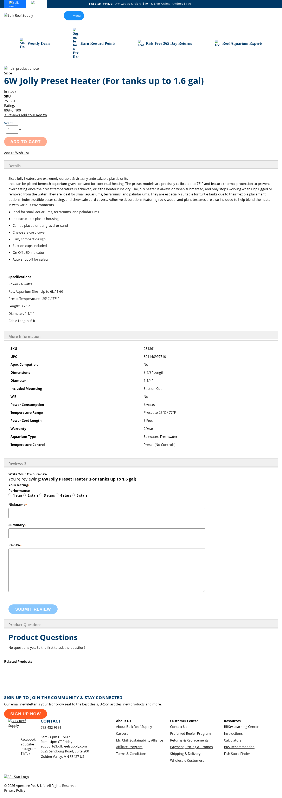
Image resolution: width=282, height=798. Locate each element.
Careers (122, 733)
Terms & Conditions (131, 753)
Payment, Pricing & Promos (191, 747)
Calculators (233, 740)
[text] (141, 110)
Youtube (27, 744)
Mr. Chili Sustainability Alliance (139, 740)
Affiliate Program (129, 747)
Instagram (29, 748)
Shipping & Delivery (185, 753)
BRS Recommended (239, 747)
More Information (24, 336)
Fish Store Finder (237, 753)
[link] (266, 15)
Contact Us (178, 726)
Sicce (8, 73)
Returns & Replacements (189, 740)
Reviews (17, 463)
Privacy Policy (14, 790)
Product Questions (24, 624)
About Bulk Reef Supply (134, 726)
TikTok (25, 753)
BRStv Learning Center (241, 726)
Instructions (233, 733)
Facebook (28, 739)
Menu (77, 16)
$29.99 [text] (8, 123)
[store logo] (21, 15)
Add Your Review (34, 115)
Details (14, 165)
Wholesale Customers (187, 760)
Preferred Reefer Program (190, 733)
